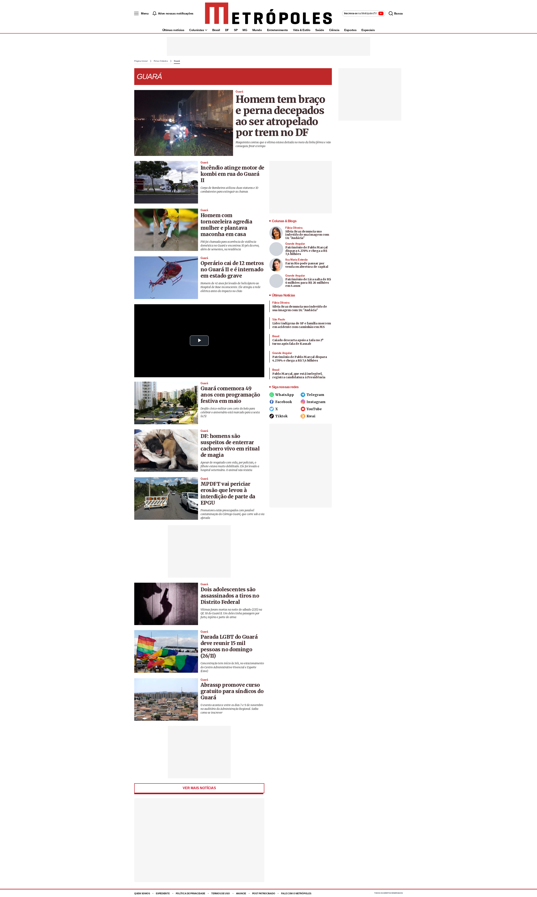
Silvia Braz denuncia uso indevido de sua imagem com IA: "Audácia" (307, 235)
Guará (177, 61)
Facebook (283, 402)
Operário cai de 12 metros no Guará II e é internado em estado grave (232, 269)
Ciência (334, 30)
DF (227, 30)
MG (244, 30)
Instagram (316, 402)
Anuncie (241, 893)
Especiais (368, 30)
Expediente (162, 893)
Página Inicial (141, 61)
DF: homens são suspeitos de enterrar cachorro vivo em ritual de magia (230, 445)
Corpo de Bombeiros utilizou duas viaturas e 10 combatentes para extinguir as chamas (229, 189)
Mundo (257, 30)
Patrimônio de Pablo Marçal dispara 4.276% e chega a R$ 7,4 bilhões (306, 250)
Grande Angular (295, 243)
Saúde (319, 30)
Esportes (350, 30)
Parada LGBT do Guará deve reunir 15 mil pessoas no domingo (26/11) (229, 646)
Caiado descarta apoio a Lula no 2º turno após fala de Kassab (297, 342)
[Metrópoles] (268, 13)
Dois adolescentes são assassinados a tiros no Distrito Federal (230, 595)
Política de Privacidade (190, 893)
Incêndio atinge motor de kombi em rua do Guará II (232, 174)
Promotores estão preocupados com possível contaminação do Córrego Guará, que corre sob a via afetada (232, 514)
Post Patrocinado (263, 893)
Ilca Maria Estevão (296, 259)
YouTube (314, 409)
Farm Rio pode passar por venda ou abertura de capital (306, 264)
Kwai (310, 416)
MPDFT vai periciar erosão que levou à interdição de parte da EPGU (228, 493)
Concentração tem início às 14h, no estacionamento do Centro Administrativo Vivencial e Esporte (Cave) (232, 667)
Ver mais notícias (199, 788)
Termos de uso (220, 893)
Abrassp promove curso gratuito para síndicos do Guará (232, 691)
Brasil (216, 30)
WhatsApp (284, 395)
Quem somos (142, 893)
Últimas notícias (173, 30)
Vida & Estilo (301, 30)
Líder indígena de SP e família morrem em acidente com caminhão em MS (301, 325)
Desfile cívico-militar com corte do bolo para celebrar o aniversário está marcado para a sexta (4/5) (230, 412)
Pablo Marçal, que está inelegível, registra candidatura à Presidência (298, 375)
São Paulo (278, 319)
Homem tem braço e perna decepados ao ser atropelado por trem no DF (280, 116)
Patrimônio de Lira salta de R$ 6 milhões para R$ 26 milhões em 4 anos (308, 282)
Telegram (315, 395)
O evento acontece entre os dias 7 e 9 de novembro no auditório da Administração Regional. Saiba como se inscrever (232, 708)
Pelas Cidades (161, 61)
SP (235, 30)
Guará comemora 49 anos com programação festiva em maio (230, 394)
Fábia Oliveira (293, 227)
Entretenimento (277, 30)
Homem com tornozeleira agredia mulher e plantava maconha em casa (226, 225)
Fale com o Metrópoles (296, 893)
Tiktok (281, 416)
